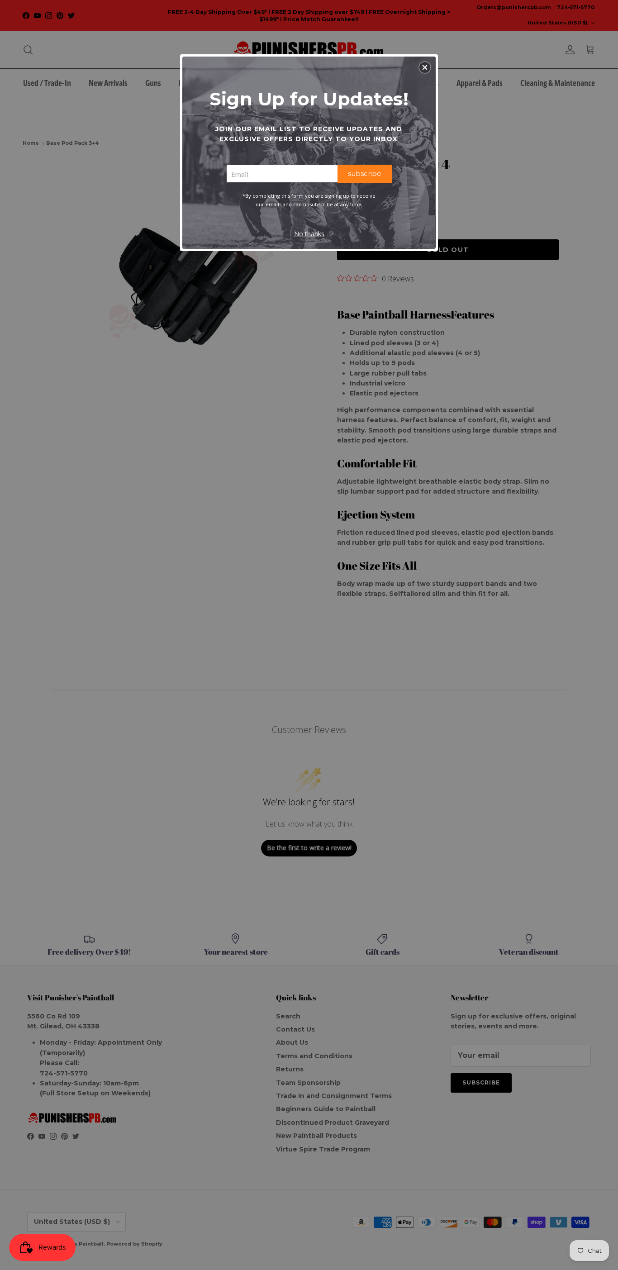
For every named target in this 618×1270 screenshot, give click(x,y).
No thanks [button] (309, 233)
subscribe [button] (364, 173)
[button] (424, 67)
